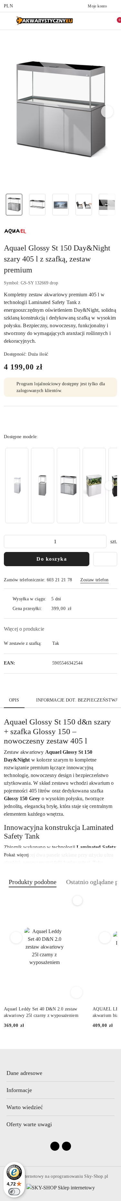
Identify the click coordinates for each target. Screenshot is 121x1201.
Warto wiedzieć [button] (24, 1107)
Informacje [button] (19, 1090)
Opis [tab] (14, 700)
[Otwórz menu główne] (7, 21)
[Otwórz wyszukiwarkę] (88, 21)
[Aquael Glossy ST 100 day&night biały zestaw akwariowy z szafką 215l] (94, 486)
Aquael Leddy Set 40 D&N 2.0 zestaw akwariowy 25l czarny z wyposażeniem (41, 1012)
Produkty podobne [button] (32, 881)
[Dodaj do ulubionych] (105, 559)
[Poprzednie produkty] (16, 937)
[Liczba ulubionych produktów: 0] (101, 21)
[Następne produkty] (105, 937)
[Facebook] (54, 1146)
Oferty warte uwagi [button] (29, 1124)
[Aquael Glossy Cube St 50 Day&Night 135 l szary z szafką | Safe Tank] (42, 486)
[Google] (66, 1146)
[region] (60, 486)
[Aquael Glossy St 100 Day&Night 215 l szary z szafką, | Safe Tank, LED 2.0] (68, 486)
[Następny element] (109, 485)
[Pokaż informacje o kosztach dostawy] (76, 608)
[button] (107, 111)
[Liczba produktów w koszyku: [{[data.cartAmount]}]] (115, 21)
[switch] (14, 1191)
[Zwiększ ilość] (101, 541)
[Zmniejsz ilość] (9, 541)
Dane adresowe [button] (24, 1073)
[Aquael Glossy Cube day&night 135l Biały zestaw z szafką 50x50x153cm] (16, 486)
